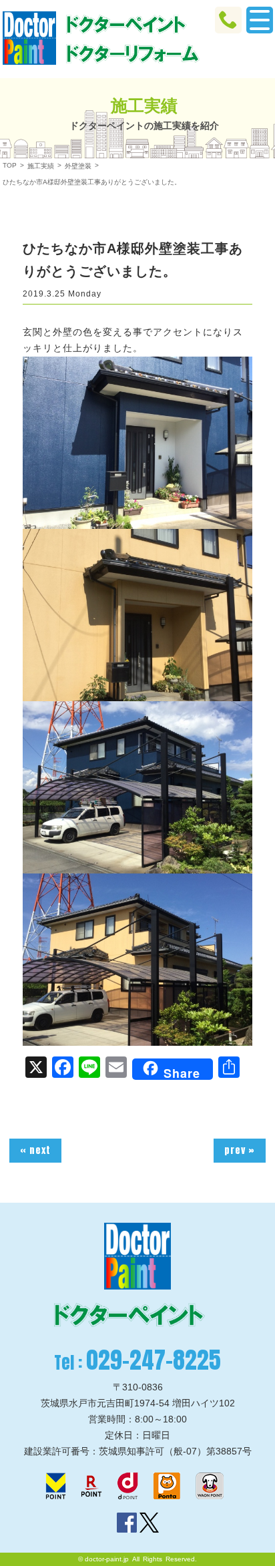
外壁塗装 (78, 166)
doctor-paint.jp (107, 1559)
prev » (239, 1150)
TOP (10, 165)
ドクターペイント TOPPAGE (29, 38)
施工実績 (40, 166)
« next (35, 1150)
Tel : (137, 1360)
